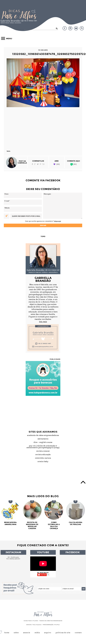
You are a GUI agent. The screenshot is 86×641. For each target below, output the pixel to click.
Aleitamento (43, 439)
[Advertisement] (43, 127)
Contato (78, 633)
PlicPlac (57, 624)
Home (6, 633)
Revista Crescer (43, 451)
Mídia (37, 633)
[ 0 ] (58, 164)
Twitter (38, 164)
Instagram (70, 28)
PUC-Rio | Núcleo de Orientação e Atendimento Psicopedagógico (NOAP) (43, 447)
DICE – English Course (43, 442)
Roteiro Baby (43, 462)
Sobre (16, 633)
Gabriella (22, 163)
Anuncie (26, 633)
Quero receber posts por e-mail (26, 216)
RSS (82, 28)
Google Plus (35, 164)
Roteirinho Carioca (43, 458)
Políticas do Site (63, 633)
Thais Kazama (36, 624)
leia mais (43, 322)
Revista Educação (43, 455)
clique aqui (57, 221)
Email (43, 164)
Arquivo (47, 633)
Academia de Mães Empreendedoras (43, 435)
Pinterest (40, 164)
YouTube (76, 28)
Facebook (65, 28)
